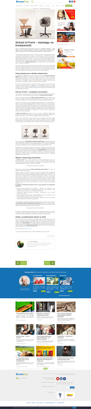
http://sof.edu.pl (28, 228)
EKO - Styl (18, 320)
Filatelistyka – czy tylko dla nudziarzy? (64, 337)
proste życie (26, 5)
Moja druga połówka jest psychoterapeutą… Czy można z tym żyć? (44, 337)
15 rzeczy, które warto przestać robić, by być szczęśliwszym (22, 359)
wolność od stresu (46, 366)
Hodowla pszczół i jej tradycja (24, 313)
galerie (62, 5)
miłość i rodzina (34, 5)
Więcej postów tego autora (31, 246)
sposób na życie (51, 236)
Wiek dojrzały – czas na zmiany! (23, 337)
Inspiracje (41, 5)
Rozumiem (74, 407)
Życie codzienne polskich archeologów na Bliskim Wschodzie (64, 315)
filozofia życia (19, 366)
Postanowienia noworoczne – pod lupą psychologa (66, 358)
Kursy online (68, 5)
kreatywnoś (37, 86)
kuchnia (57, 5)
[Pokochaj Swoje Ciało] (66, 37)
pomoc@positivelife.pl (22, 378)
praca (53, 5)
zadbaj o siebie (19, 5)
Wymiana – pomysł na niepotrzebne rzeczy (43, 314)
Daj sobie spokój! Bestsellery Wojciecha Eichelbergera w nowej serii (45, 359)
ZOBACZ (43, 291)
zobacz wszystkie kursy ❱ (64, 295)
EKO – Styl (48, 5)
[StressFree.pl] (22, 2)
